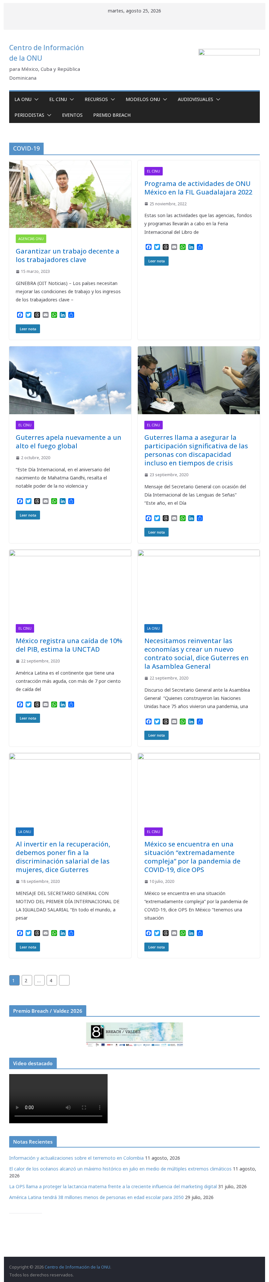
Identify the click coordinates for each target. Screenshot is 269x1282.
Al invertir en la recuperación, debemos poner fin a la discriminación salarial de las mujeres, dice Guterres (63, 857)
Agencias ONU (31, 238)
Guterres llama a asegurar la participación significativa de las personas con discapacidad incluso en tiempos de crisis (196, 450)
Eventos (72, 115)
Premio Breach (112, 115)
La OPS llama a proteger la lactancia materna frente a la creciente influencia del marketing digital (113, 1186)
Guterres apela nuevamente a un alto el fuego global (68, 441)
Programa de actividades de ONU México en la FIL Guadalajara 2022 (198, 187)
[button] (35, 99)
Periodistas (29, 115)
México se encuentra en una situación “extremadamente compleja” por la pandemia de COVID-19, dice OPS (192, 857)
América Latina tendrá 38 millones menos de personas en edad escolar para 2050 (96, 1197)
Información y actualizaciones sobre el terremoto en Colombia (76, 1158)
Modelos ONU (143, 99)
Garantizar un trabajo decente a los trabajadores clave (67, 255)
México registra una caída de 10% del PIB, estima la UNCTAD (69, 645)
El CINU (58, 99)
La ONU (22, 99)
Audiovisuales (195, 99)
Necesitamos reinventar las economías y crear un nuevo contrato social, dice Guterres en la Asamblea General (196, 653)
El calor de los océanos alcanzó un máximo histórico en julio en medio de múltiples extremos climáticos (120, 1169)
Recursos (96, 99)
